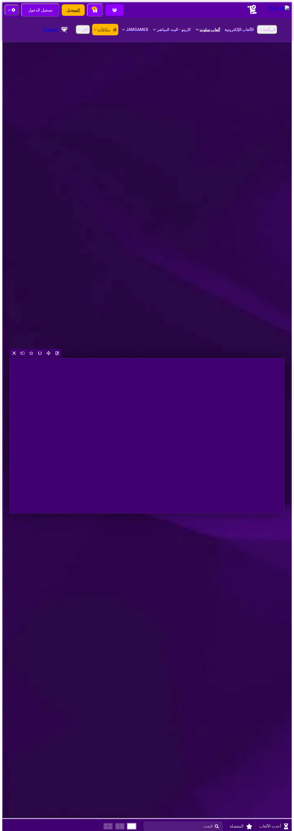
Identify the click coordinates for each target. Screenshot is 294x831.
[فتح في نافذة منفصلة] (57, 353)
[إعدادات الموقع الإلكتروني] (12, 10)
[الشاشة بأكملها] (48, 353)
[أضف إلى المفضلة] (31, 353)
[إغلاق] (14, 353)
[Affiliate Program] (114, 10)
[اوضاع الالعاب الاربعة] (108, 826)
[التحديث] (40, 353)
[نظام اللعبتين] (120, 826)
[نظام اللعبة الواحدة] (131, 826)
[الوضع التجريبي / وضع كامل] (22, 353)
